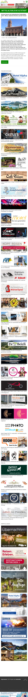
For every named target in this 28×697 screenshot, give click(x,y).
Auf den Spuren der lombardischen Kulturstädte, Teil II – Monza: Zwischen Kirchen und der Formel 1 (13, 16)
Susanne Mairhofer (12, 37)
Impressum (4, 679)
